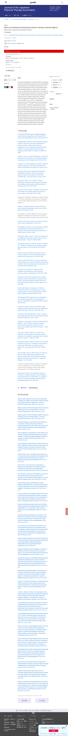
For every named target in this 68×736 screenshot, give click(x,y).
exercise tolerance (54, 35)
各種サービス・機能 (21, 721)
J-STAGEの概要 (20, 719)
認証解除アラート (57, 87)
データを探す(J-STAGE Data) (9, 730)
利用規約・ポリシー (21, 725)
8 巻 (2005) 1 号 (31, 19)
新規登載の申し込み (21, 727)
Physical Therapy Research (54, 108)
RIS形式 (9, 56)
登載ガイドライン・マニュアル (48, 723)
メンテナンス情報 (33, 723)
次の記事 (42, 700)
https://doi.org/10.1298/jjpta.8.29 (16, 43)
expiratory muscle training (29, 35)
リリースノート (33, 721)
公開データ (19, 723)
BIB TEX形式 (10, 60)
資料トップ (8, 15)
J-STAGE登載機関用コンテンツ (48, 719)
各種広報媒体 (32, 731)
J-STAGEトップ (7, 19)
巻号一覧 (16, 15)
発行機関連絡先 (10, 70)
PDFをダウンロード (13, 51)
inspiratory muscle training (16, 35)
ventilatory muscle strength (42, 35)
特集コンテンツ (33, 729)
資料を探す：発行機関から (10, 725)
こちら (65, 733)
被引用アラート (57, 85)
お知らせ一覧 (32, 719)
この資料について (26, 15)
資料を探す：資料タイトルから (10, 719)
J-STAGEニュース (33, 727)
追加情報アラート (57, 82)
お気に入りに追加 (57, 80)
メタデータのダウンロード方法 (13, 67)
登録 (53, 731)
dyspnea (61, 35)
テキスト (9, 64)
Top (33, 713)
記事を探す (7, 727)
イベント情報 (32, 725)
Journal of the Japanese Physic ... (19, 19)
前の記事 (24, 700)
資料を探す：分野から (9, 722)
